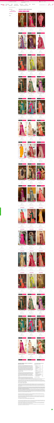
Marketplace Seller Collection (24, 5)
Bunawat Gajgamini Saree (41, 310)
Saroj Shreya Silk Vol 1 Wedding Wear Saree (42, 27)
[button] (50, 4)
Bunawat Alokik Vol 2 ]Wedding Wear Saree (42, 202)
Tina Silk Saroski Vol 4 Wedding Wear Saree (33, 49)
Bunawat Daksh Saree (41, 136)
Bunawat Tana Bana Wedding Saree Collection (34, 180)
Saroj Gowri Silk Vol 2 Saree (40, 267)
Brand (13, 15)
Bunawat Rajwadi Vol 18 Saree (41, 245)
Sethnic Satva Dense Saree (41, 158)
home (9, 7)
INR (44, 1)
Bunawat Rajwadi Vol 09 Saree (32, 310)
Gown (29, 4)
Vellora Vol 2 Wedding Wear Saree (41, 49)
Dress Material (16, 4)
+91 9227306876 (14, 1)
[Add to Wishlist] (18, 13)
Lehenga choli (21, 4)
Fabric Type (13, 13)
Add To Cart (24, 76)
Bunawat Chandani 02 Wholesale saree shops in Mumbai (44, 71)
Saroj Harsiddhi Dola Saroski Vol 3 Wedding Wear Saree (25, 202)
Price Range (13, 9)
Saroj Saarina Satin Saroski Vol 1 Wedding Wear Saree (34, 27)
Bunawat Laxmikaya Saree (31, 136)
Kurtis (6, 5)
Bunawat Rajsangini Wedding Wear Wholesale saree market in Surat (38, 374)
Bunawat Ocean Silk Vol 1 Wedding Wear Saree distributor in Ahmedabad (38, 372)
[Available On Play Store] (39, 1)
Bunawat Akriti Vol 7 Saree (31, 158)
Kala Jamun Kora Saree (31, 245)
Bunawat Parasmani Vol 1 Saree (23, 136)
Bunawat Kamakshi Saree (41, 332)
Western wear (10, 5)
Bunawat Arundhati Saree (22, 158)
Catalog (20, 76)
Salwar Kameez (7, 4)
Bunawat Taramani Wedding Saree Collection (24, 180)
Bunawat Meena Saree (31, 332)
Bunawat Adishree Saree (22, 332)
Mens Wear (33, 4)
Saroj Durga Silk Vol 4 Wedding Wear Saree (24, 27)
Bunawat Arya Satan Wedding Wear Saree (33, 202)
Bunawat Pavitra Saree (22, 310)
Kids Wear (26, 4)
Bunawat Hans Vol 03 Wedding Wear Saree (24, 245)
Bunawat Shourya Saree (22, 267)
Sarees (12, 4)
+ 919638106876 (11, 1)
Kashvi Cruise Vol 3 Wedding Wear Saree (24, 49)
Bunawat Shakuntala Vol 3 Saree (32, 267)
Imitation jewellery (16, 5)
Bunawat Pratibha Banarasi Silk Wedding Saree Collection (44, 180)
